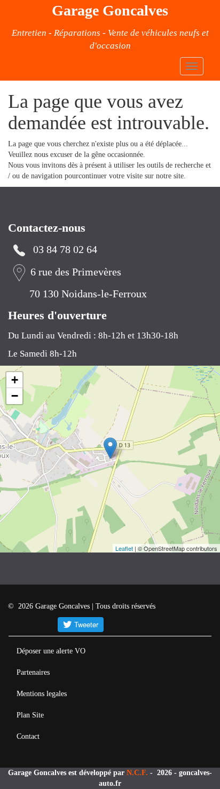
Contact (28, 736)
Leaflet (124, 548)
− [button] (14, 396)
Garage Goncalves (110, 10)
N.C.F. (138, 773)
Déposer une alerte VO (51, 651)
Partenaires (33, 672)
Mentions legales (42, 694)
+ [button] (14, 379)
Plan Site (30, 715)
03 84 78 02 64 (65, 249)
